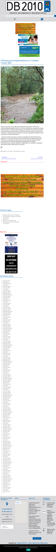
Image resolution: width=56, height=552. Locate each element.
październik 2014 (7, 479)
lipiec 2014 (6, 483)
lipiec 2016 (6, 449)
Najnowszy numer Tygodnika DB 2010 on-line (51, 504)
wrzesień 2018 (7, 413)
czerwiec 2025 (7, 300)
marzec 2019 (6, 405)
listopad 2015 (6, 461)
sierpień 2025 (6, 297)
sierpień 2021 (6, 364)
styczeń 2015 (6, 475)
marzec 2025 (6, 304)
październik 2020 (7, 378)
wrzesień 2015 (7, 463)
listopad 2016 (6, 444)
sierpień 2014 (6, 482)
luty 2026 (5, 289)
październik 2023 (7, 328)
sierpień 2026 (6, 281)
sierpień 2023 (6, 331)
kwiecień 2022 (7, 353)
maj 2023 (5, 335)
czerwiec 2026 (7, 283)
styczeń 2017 (6, 441)
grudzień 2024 (7, 309)
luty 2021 (5, 373)
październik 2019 (7, 395)
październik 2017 (7, 429)
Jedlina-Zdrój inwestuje (9, 220)
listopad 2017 (6, 427)
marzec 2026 (6, 288)
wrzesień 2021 (7, 363)
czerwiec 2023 (7, 334)
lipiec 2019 (6, 399)
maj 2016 (5, 452)
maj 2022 (5, 352)
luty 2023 (5, 339)
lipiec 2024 (6, 315)
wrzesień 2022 (7, 346)
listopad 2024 (6, 310)
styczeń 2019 (6, 408)
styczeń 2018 (6, 424)
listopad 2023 (6, 327)
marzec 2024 (6, 321)
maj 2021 (5, 369)
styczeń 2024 (6, 324)
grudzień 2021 (7, 359)
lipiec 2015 (6, 466)
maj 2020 (5, 385)
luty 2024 (5, 322)
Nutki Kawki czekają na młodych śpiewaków (12, 216)
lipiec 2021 (6, 366)
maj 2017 (5, 436)
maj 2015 (5, 469)
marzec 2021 (6, 371)
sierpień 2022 (6, 348)
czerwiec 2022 (7, 350)
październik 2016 (7, 445)
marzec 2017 (6, 438)
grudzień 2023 (7, 325)
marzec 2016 (6, 455)
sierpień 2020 (6, 381)
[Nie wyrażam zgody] (54, 548)
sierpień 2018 (6, 415)
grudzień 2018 (7, 409)
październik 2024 (7, 311)
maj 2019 (5, 402)
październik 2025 (7, 295)
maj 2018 (5, 419)
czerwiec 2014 (7, 484)
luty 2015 (5, 473)
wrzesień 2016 (7, 447)
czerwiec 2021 (7, 367)
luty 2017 (5, 440)
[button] (14, 19)
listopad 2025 (6, 293)
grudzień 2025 (7, 292)
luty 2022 (5, 356)
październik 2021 (7, 362)
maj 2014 (5, 486)
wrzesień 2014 (7, 480)
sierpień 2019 (6, 398)
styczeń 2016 (6, 458)
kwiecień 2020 (7, 387)
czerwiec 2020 (7, 384)
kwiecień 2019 (7, 403)
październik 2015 (7, 462)
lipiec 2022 (6, 349)
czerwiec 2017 (7, 434)
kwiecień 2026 (7, 286)
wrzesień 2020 (7, 380)
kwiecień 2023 (7, 336)
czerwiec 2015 (7, 468)
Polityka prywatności (5, 527)
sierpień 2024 (6, 314)
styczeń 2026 (6, 290)
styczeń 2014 (6, 491)
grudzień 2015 (7, 459)
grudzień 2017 (7, 426)
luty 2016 (5, 456)
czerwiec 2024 (7, 317)
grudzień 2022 (7, 342)
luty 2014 (5, 490)
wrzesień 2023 (7, 330)
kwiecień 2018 (7, 420)
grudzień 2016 (7, 443)
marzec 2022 (6, 355)
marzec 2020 (6, 388)
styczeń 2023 (6, 341)
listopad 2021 (6, 360)
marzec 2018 (6, 422)
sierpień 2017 (6, 431)
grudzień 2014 (7, 476)
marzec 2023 (6, 338)
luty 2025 (5, 306)
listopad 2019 (6, 394)
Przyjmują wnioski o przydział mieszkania (11, 222)
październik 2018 (7, 412)
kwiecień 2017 (7, 437)
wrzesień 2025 (7, 296)
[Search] (55, 16)
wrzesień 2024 (7, 313)
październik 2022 (7, 345)
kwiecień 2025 (7, 303)
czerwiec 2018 (7, 417)
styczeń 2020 (6, 391)
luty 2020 (5, 389)
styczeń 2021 (6, 374)
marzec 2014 (6, 489)
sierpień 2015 (6, 465)
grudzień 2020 (7, 376)
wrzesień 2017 (7, 430)
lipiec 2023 (6, 332)
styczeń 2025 (6, 307)
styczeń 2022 (6, 357)
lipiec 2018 (6, 416)
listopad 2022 (6, 343)
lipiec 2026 (6, 282)
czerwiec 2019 (7, 401)
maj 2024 (5, 318)
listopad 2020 (6, 377)
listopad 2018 (6, 410)
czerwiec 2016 (7, 451)
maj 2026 (5, 285)
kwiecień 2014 (7, 487)
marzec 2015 (6, 472)
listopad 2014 (6, 477)
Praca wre (5, 219)
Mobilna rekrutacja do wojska (11, 215)
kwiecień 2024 (7, 320)
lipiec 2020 (6, 382)
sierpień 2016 (6, 448)
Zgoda (28, 549)
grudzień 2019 (7, 392)
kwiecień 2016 (7, 454)
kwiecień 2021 (7, 370)
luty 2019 (5, 406)
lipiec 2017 (6, 433)
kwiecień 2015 (7, 470)
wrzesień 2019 (7, 396)
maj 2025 (5, 302)
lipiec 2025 (6, 299)
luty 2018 (5, 423)
